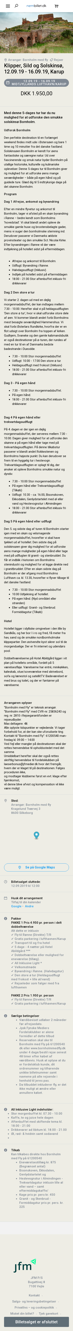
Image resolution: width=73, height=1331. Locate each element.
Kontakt (34, 1295)
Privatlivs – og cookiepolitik (34, 1307)
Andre (29, 906)
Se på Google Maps (40, 867)
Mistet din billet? (22, 1313)
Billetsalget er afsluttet (36, 1321)
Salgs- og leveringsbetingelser (34, 1301)
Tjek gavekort (48, 1313)
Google (16, 906)
